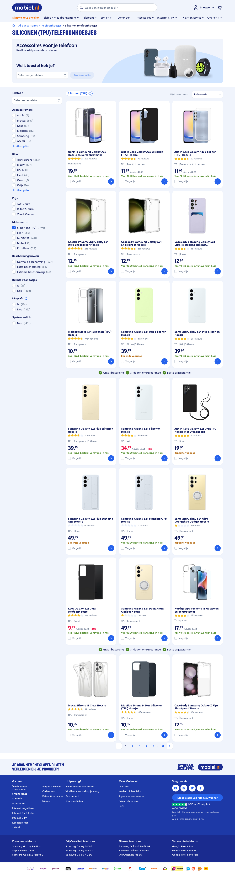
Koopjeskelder (20, 822)
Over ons (124, 786)
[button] (79, 93)
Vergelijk (77, 181)
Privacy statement (128, 801)
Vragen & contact (51, 786)
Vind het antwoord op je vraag (82, 791)
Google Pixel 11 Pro (182, 846)
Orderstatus (48, 791)
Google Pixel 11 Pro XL (184, 850)
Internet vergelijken (23, 808)
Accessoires (18, 803)
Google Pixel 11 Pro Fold (185, 854)
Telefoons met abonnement (20, 788)
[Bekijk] (111, 181)
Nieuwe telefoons (130, 841)
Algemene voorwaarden (132, 796)
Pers (121, 806)
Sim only (17, 798)
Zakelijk (16, 827)
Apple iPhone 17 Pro (23, 850)
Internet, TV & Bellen (23, 813)
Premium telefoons (24, 841)
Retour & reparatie (52, 796)
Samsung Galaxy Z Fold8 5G (27, 854)
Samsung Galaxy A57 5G (79, 846)
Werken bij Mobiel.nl (130, 791)
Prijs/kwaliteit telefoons (80, 841)
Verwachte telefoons (185, 841)
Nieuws (46, 801)
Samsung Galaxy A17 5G (79, 854)
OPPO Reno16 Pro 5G (130, 854)
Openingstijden (74, 801)
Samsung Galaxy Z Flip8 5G (134, 850)
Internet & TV (19, 818)
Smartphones (19, 793)
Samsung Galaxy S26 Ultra (26, 846)
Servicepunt (72, 796)
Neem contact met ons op (80, 786)
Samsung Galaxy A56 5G (79, 850)
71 (163, 746)
